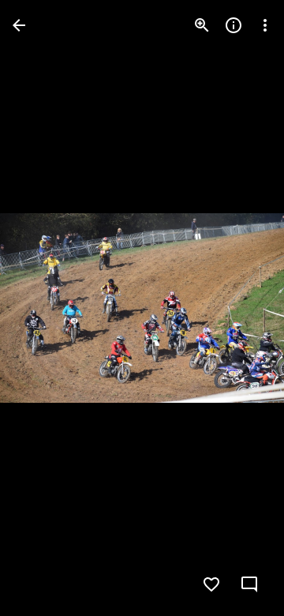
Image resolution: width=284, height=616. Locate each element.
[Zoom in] (202, 25)
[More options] (265, 25)
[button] (44, 308)
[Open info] (233, 25)
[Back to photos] (19, 25)
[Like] (211, 584)
